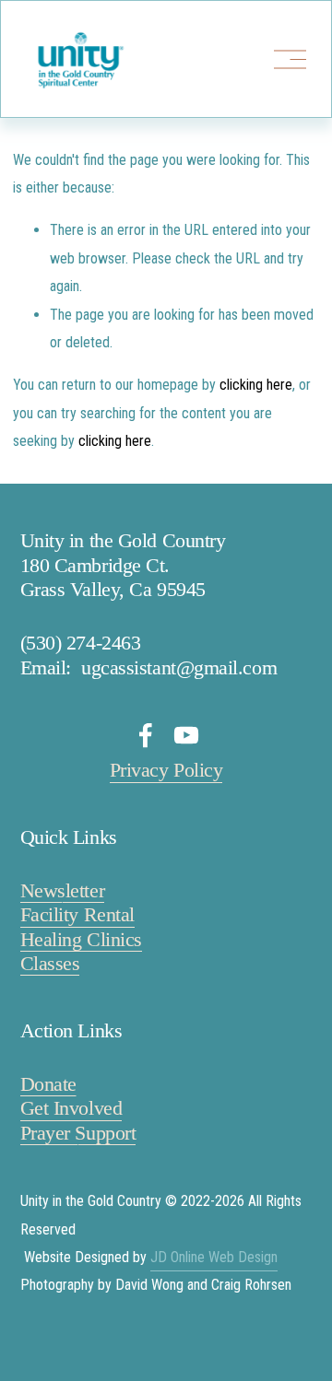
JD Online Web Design (214, 1257)
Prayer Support (78, 1132)
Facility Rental (77, 914)
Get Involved (71, 1107)
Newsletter (62, 890)
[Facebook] (146, 735)
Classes (50, 963)
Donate (48, 1083)
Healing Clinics (81, 939)
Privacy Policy (166, 769)
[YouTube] (186, 735)
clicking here (255, 384)
